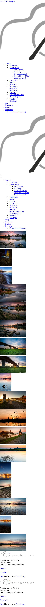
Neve (2, 576)
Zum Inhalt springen (7, 1)
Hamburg (17, 72)
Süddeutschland (20, 78)
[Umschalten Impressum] (40, 226)
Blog (7, 103)
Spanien (13, 93)
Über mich (9, 105)
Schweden (13, 91)
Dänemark (13, 66)
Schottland (13, 88)
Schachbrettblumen (17, 95)
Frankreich (14, 80)
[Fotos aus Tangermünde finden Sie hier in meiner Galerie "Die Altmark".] (13, 248)
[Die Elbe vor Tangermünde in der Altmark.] (13, 461)
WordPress (20, 576)
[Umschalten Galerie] (40, 180)
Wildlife (12, 99)
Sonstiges (13, 101)
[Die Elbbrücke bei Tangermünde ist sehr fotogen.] (13, 355)
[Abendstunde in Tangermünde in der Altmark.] (13, 337)
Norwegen (13, 86)
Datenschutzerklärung (18, 112)
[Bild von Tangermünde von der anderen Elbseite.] (5, 532)
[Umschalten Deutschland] (40, 184)
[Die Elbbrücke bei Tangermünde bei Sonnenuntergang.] (13, 372)
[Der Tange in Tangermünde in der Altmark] (13, 444)
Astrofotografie (15, 97)
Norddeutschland (20, 74)
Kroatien (13, 84)
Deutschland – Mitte (21, 76)
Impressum (4, 572)
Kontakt (8, 108)
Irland (12, 82)
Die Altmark (18, 70)
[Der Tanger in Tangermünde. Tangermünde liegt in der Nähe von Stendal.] (13, 319)
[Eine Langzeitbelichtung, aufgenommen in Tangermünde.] (6, 266)
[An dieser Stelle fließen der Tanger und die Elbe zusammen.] (6, 283)
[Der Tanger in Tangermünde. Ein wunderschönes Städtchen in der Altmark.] (13, 301)
